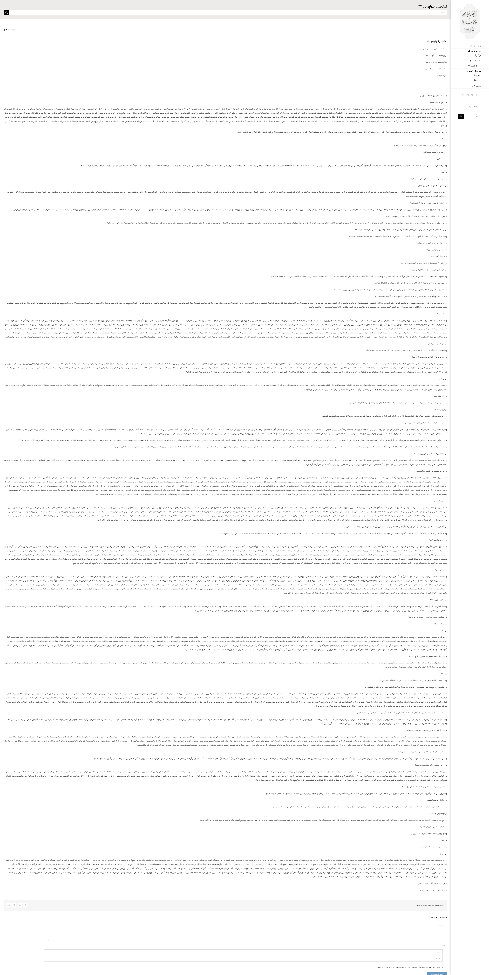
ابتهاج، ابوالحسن (437, 890)
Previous (15, 30)
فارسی (423, 890)
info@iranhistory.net (474, 107)
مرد (420, 890)
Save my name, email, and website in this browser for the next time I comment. (408, 967)
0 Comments (414, 890)
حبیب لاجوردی (429, 890)
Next (8, 30)
